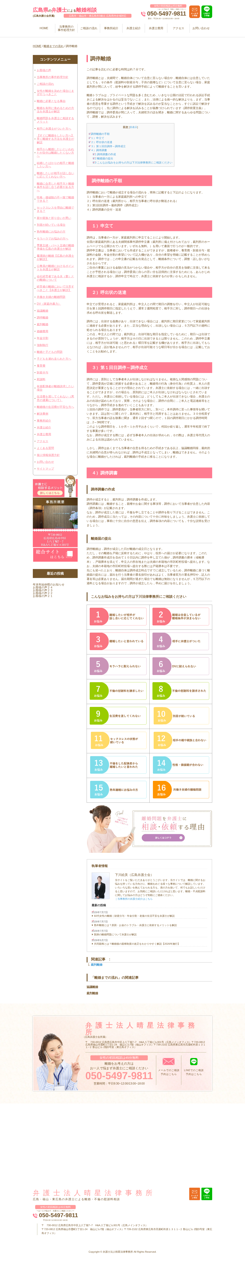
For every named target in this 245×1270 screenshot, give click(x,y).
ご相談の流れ (88, 28)
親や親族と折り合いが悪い (54, 218)
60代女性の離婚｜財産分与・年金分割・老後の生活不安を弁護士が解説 (134, 915)
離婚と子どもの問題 (50, 351)
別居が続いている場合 (51, 224)
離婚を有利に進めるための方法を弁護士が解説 (55, 110)
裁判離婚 (42, 324)
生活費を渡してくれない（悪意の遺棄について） (55, 398)
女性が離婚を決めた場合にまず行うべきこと (55, 92)
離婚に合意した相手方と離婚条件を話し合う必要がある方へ (55, 187)
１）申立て (96, 137)
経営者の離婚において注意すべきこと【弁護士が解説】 (55, 288)
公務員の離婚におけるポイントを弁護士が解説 (55, 267)
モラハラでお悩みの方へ (52, 238)
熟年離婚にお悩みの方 (51, 231)
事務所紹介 (111, 28)
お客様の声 (44, 70)
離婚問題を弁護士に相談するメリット (55, 120)
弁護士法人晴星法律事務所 (94, 1193)
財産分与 (42, 372)
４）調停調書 (98, 150)
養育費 (41, 365)
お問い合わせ (201, 28)
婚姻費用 (42, 331)
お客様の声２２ (43, 593)
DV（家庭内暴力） (49, 303)
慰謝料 (41, 379)
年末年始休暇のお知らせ (48, 584)
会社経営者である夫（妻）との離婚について (55, 278)
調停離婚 (42, 317)
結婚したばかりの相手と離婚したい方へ (55, 165)
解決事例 (42, 413)
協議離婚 (42, 310)
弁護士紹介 (133, 28)
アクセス (178, 28)
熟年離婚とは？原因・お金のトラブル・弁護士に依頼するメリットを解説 (135, 925)
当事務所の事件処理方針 (66, 28)
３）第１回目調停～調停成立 (107, 146)
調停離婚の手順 (99, 133)
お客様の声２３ (43, 590)
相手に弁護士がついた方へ (54, 128)
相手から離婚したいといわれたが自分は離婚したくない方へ (55, 153)
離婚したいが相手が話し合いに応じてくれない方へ (55, 175)
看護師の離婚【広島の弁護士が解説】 (55, 257)
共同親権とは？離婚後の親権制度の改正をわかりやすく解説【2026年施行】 (137, 943)
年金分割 (42, 338)
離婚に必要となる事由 (51, 101)
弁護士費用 (156, 28)
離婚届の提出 (103, 158)
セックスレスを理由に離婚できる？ (55, 209)
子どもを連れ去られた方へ (54, 358)
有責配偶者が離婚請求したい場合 (55, 388)
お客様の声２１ (43, 595)
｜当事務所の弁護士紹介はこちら (134, 898)
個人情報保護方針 (48, 455)
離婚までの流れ (54, 46)
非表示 (133, 127)
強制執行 (42, 345)
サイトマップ (45, 468)
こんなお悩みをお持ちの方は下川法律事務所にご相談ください (132, 162)
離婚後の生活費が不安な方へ (55, 406)
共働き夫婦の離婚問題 (51, 296)
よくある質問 (45, 448)
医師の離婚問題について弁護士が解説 (115, 934)
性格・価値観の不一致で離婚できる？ (55, 199)
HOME (44, 28)
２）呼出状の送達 (100, 142)
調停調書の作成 (104, 154)
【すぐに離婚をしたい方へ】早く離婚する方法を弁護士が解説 (55, 139)
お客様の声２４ (43, 587)
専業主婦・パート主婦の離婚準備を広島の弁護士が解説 (55, 247)
